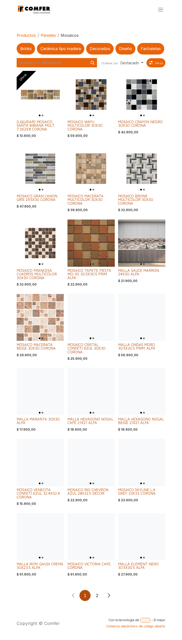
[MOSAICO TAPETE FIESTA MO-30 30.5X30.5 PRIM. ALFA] (91, 243)
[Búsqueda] (92, 62)
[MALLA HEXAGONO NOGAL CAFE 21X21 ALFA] (91, 391)
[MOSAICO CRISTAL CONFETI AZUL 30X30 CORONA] (91, 317)
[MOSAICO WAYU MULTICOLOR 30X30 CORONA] (91, 94)
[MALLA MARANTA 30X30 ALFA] (40, 391)
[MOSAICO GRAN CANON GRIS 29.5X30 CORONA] (40, 168)
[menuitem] (26, 48)
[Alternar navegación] (160, 10)
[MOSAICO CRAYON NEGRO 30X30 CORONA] (141, 94)
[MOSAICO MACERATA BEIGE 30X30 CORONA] (40, 317)
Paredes (48, 35)
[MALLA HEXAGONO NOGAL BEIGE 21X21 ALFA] (141, 391)
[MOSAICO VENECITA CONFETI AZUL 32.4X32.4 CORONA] (40, 462)
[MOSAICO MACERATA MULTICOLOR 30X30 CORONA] (91, 168)
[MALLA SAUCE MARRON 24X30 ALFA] (141, 243)
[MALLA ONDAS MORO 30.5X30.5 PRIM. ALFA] (141, 317)
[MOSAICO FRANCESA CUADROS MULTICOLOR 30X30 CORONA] (40, 243)
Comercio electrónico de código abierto (135, 626)
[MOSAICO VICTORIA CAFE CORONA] (91, 536)
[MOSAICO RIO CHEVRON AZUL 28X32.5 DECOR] (91, 462)
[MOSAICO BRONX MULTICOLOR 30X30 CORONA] (141, 168)
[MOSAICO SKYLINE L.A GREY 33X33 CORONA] (141, 462)
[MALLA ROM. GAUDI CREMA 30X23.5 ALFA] (40, 536)
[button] (122, 62)
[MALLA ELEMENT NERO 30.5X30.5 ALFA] (141, 536)
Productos (26, 35)
